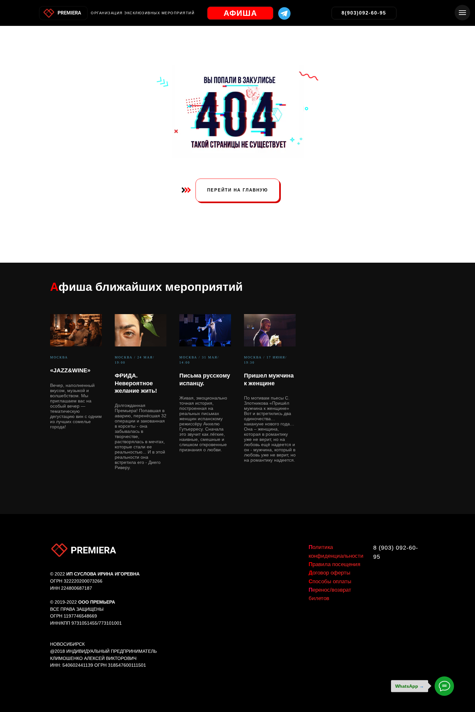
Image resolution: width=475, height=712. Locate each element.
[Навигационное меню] (462, 12)
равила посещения (334, 564)
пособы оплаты (330, 581)
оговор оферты (329, 573)
